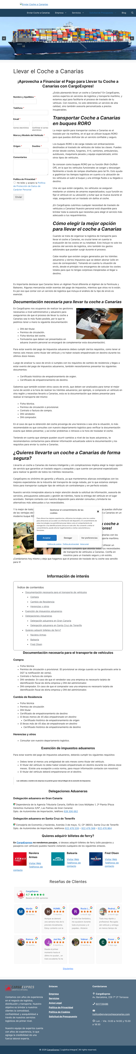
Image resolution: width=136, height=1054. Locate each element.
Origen (17, 146)
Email (16, 119)
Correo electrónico (21, 128)
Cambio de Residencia (42, 601)
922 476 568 (88, 828)
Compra (34, 597)
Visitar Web (35, 863)
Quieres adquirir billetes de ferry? (43, 630)
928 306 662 (71, 811)
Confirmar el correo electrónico (40, 129)
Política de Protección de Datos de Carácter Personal (29, 186)
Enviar (18, 197)
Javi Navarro (58, 939)
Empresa (59, 12)
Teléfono (18, 108)
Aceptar (47, 537)
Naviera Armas (38, 635)
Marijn (29, 908)
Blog (124, 12)
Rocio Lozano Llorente (86, 908)
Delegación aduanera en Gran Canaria (50, 620)
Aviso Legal (84, 544)
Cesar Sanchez (113, 939)
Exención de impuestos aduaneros (43, 611)
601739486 (102, 1004)
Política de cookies (54, 544)
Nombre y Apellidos (24, 97)
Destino (37, 146)
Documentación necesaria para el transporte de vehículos (56, 592)
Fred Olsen (36, 644)
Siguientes (68, 968)
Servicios (76, 12)
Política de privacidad (71, 544)
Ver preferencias (89, 537)
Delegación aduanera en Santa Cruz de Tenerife (56, 625)
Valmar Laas (86, 939)
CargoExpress (24, 842)
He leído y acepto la (29, 186)
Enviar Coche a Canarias (38, 12)
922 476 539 (72, 828)
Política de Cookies (59, 1012)
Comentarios (20, 157)
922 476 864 (105, 828)
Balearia (34, 639)
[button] (98, 511)
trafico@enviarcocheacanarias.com (111, 1014)
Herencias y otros (39, 606)
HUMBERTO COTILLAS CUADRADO (58, 908)
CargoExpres (53, 1049)
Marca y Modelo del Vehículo (29, 135)
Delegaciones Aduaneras (38, 616)
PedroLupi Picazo (113, 908)
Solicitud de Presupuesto (101, 12)
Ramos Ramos (31, 939)
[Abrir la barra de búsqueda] (132, 13)
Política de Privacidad (25, 179)
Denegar (68, 537)
